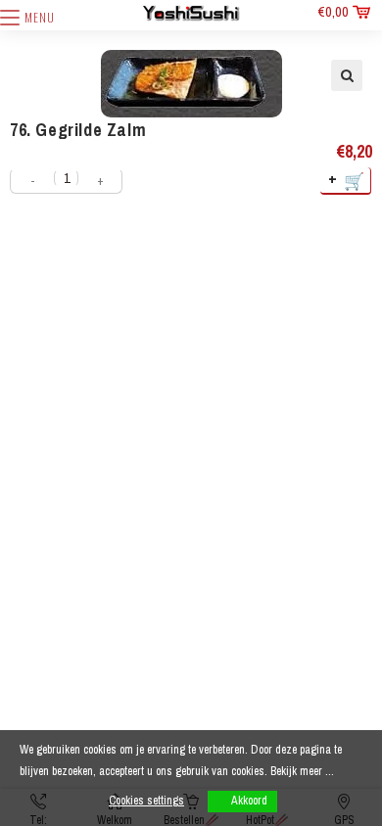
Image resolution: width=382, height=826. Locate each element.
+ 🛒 (347, 179)
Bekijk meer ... (302, 771)
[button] (346, 75)
